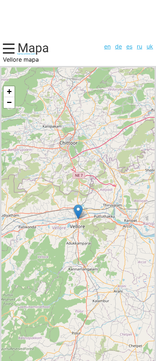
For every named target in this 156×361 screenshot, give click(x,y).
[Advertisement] (78, 20)
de (118, 46)
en (107, 46)
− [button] (9, 102)
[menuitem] (107, 46)
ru (139, 46)
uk (150, 46)
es (129, 46)
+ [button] (9, 91)
